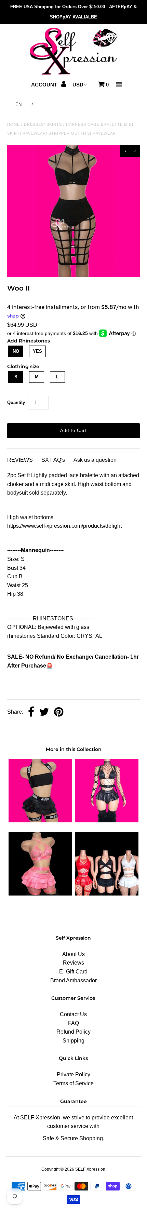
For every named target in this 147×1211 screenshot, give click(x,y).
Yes (37, 351)
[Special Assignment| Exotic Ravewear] (106, 894)
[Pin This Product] (58, 712)
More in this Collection (74, 749)
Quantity (16, 402)
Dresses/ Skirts (43, 124)
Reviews (73, 963)
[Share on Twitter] (44, 712)
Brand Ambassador (73, 980)
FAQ (73, 1023)
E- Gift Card (73, 971)
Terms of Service (73, 1083)
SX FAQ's (53, 460)
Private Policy (73, 1074)
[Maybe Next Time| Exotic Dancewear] (40, 894)
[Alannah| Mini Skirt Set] (40, 820)
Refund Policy (73, 1032)
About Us (73, 954)
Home (13, 124)
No (16, 351)
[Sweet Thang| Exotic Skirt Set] (106, 820)
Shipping (73, 1041)
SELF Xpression (90, 1169)
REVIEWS (20, 460)
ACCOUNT (44, 85)
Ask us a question (95, 460)
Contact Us (73, 1014)
